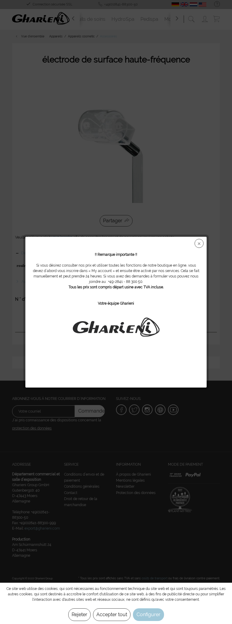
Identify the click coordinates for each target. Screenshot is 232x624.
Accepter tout (111, 614)
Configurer (148, 614)
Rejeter (79, 614)
